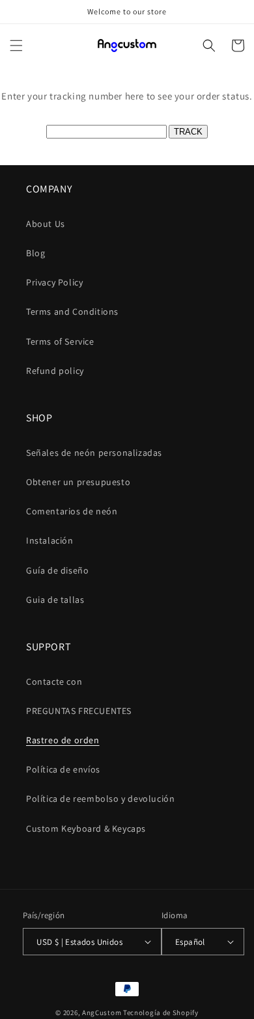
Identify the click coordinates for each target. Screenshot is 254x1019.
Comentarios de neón (71, 511)
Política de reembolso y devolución (100, 798)
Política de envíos (63, 769)
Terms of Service (60, 341)
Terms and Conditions (72, 311)
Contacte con (54, 681)
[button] (16, 45)
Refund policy (55, 371)
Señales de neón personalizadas (94, 452)
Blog (35, 253)
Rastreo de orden (63, 740)
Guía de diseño (57, 570)
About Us (45, 224)
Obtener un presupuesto (78, 482)
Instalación (50, 540)
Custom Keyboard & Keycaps (86, 828)
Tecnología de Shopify (161, 1012)
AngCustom (101, 1012)
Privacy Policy (54, 282)
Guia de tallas (55, 599)
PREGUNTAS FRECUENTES (79, 711)
